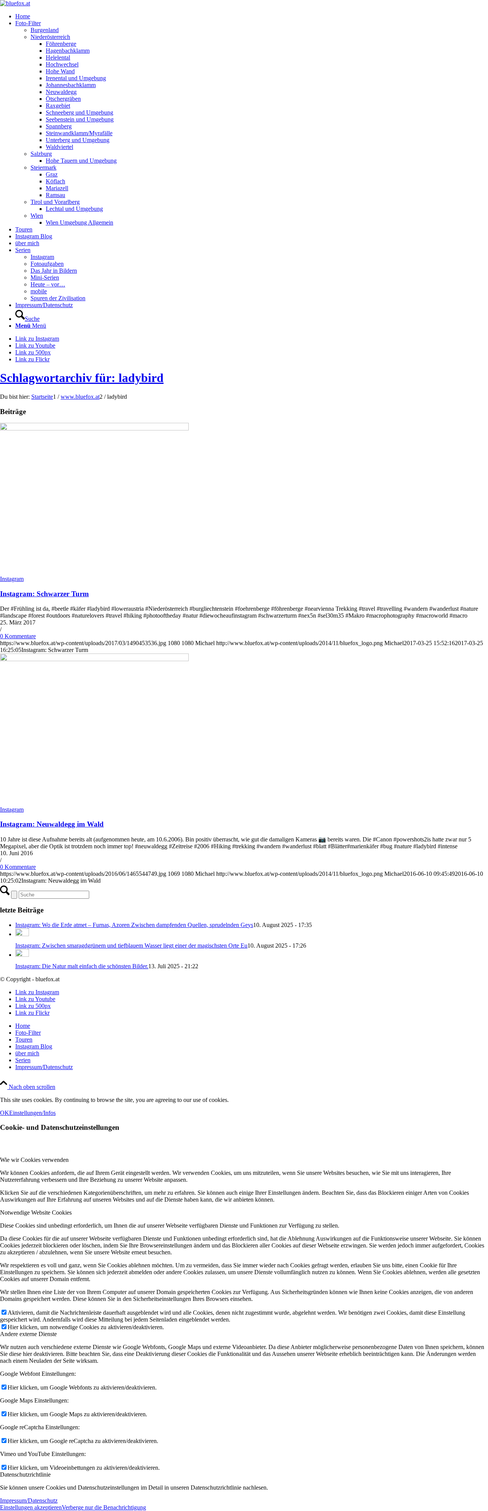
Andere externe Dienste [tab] (28, 1334)
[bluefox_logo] (15, 3)
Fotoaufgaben (47, 263)
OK (4, 1113)
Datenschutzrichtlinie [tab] (25, 1474)
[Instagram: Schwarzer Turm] (94, 428)
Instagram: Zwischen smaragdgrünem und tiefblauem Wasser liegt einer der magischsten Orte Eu (131, 945)
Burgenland (44, 30)
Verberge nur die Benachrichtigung (104, 1507)
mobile (38, 291)
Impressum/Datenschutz (29, 1500)
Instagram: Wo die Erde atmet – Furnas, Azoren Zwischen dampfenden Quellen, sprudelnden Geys (134, 925)
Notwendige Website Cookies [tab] (36, 1212)
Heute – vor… (47, 284)
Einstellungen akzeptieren (31, 1507)
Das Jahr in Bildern (53, 270)
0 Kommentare (18, 636)
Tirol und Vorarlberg (55, 202)
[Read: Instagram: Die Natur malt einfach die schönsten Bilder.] (22, 954)
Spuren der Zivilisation (57, 298)
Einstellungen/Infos (32, 1113)
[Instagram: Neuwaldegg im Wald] (94, 659)
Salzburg (41, 153)
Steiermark (43, 167)
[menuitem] (251, 16)
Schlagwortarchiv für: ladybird (82, 378)
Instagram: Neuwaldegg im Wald (52, 824)
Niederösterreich (50, 37)
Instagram (42, 257)
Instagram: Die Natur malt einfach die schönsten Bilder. (81, 966)
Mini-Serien (44, 277)
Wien (36, 215)
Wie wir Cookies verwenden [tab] (34, 1160)
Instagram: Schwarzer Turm (44, 594)
